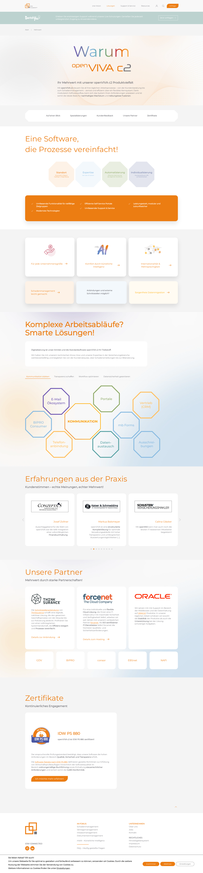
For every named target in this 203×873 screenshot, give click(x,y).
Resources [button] (145, 6)
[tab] (91, 549)
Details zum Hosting (94, 639)
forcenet (94, 623)
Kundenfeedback (105, 116)
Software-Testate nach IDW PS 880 (51, 762)
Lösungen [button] (111, 6)
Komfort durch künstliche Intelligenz (98, 265)
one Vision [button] (96, 6)
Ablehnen (168, 864)
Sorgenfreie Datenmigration (150, 292)
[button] (163, 6)
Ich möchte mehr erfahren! (49, 778)
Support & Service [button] (128, 6)
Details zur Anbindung (43, 637)
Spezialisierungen (78, 116)
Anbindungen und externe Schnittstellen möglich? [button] (99, 292)
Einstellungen (63, 868)
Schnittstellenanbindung (47, 610)
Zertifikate (152, 116)
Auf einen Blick (53, 116)
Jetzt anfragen (166, 18)
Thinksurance (37, 613)
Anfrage (172, 6)
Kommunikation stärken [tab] (37, 376)
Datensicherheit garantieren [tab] (116, 376)
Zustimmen (151, 864)
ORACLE (142, 613)
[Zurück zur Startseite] (56, 6)
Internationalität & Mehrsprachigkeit (150, 265)
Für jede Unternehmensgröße (47, 263)
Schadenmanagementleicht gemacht (43, 292)
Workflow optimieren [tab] (89, 376)
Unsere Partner (130, 116)
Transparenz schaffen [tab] (64, 376)
